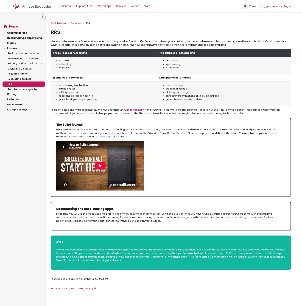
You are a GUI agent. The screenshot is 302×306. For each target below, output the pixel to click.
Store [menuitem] (147, 6)
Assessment (15, 104)
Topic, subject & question (23, 53)
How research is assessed (23, 58)
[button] (245, 6)
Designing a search (20, 68)
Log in (287, 6)
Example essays (17, 109)
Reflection (13, 99)
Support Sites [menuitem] (84, 6)
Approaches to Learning (83, 249)
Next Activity (86, 288)
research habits (136, 109)
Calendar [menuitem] (65, 6)
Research (13, 48)
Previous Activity (65, 288)
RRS (10, 84)
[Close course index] (43, 17)
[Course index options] (4, 17)
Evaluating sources (19, 79)
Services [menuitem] (121, 6)
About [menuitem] (135, 6)
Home (13, 26)
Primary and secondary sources (26, 63)
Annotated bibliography (22, 89)
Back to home (59, 23)
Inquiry (11, 43)
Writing (11, 94)
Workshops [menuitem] (104, 6)
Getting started (17, 32)
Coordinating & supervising (24, 38)
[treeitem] (23, 33)
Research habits (18, 73)
